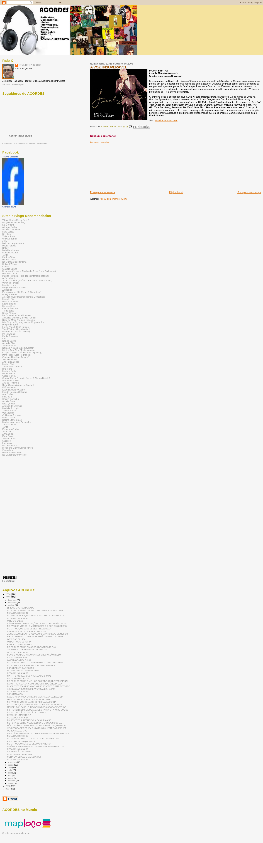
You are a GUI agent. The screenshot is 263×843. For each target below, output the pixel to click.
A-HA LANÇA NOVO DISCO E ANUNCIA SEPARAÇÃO (31, 689)
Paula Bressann (10, 336)
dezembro (12, 600)
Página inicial (176, 192)
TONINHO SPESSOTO (30, 65)
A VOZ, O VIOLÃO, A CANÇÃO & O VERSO (26, 712)
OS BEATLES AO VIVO (17, 731)
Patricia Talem (9, 257)
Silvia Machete (9, 359)
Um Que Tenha (9, 239)
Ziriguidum (7, 450)
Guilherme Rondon (11, 415)
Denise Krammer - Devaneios (16, 422)
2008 (8, 786)
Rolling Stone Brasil (12, 420)
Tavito (5, 255)
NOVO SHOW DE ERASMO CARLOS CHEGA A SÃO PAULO (34, 655)
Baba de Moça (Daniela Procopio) (18, 320)
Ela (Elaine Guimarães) (13, 222)
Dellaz (5, 248)
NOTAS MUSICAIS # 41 (17, 613)
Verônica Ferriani (10, 283)
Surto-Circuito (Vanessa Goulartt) (18, 385)
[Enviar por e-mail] (134, 127)
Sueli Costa (8, 431)
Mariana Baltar (9, 371)
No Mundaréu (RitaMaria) (14, 262)
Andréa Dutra (8, 401)
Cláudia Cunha (9, 269)
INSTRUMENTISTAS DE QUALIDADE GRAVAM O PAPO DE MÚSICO (38, 710)
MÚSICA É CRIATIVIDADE (18, 652)
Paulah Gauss (9, 259)
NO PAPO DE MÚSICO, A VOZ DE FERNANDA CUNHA (31, 702)
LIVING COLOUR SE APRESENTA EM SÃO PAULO (29, 699)
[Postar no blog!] (138, 127)
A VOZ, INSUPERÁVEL (17, 657)
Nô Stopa (6, 234)
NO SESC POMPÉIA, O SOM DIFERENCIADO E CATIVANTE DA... (36, 616)
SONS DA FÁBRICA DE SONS (20, 668)
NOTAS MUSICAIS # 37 (17, 718)
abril (10, 775)
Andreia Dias (8, 343)
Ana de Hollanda (10, 383)
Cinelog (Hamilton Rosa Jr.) (15, 357)
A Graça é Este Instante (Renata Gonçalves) (23, 297)
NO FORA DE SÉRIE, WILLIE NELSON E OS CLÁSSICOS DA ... (35, 723)
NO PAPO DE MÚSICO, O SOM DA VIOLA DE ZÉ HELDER (33, 739)
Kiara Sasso (8, 436)
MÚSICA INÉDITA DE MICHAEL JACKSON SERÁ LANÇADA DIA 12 (36, 726)
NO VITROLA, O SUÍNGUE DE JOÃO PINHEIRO (29, 744)
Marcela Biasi (9, 299)
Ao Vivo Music (9, 278)
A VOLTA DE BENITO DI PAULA (21, 741)
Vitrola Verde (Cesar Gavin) (15, 220)
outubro (11, 605)
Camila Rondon (10, 308)
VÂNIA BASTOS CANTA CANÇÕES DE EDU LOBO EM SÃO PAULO (37, 623)
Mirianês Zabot (9, 273)
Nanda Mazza (9, 341)
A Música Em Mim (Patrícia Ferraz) (19, 318)
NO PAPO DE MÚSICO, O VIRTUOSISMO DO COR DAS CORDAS (37, 626)
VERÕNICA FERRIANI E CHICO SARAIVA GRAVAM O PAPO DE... (36, 746)
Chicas (5, 266)
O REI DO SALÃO (15, 621)
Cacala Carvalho (10, 399)
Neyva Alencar (9, 313)
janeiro (11, 783)
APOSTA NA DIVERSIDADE (19, 678)
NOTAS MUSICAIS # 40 (17, 618)
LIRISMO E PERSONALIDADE (20, 608)
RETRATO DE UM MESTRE (19, 644)
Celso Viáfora (9, 376)
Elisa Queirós (8, 403)
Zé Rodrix (7, 290)
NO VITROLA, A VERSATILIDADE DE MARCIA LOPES (31, 665)
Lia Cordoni (8, 225)
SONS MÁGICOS (15, 694)
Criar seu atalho (9, 207)
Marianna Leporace (11, 452)
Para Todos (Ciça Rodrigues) (16, 355)
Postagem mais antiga (249, 192)
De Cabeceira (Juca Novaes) (16, 315)
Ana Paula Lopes (10, 362)
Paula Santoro (9, 373)
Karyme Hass (8, 306)
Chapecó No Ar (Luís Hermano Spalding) (22, 352)
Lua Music (7, 443)
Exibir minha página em (24, 143)
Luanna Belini (9, 304)
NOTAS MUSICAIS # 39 (17, 673)
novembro (12, 603)
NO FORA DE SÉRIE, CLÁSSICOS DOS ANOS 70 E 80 (31, 647)
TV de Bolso (8, 311)
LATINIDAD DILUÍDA (16, 639)
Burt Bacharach (9, 445)
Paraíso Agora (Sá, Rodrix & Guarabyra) (21, 292)
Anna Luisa (7, 434)
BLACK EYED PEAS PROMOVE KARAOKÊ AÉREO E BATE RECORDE (38, 686)
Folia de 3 (7, 396)
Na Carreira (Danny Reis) (14, 455)
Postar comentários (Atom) (113, 198)
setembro (12, 762)
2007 (8, 789)
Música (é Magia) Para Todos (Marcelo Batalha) (25, 276)
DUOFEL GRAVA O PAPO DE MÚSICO (24, 670)
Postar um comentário (99, 142)
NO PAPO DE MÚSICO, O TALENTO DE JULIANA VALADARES (35, 663)
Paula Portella (9, 245)
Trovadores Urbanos (12, 366)
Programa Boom (10, 324)
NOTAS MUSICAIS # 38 (17, 691)
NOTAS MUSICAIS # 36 (17, 736)
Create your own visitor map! (16, 833)
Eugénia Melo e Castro (13, 390)
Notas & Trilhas (9, 264)
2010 (8, 594)
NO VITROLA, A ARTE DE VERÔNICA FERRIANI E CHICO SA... (35, 705)
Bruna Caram (8, 417)
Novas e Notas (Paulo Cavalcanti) (18, 348)
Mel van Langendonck (13, 243)
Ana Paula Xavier (10, 380)
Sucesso (6, 441)
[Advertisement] (117, 166)
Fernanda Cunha (10, 429)
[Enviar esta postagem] (130, 126)
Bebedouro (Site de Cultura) (16, 331)
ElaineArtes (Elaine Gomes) (15, 327)
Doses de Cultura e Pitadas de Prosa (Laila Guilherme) (29, 271)
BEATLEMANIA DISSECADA (19, 754)
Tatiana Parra (8, 236)
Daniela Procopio (10, 408)
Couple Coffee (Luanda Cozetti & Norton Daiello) (26, 378)
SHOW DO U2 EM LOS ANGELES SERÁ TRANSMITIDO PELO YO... (37, 637)
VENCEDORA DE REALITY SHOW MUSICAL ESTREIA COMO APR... (37, 728)
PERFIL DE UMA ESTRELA (19, 715)
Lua (4, 338)
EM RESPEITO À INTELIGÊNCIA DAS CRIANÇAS (29, 720)
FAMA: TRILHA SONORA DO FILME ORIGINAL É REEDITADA (34, 684)
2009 (8, 597)
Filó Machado (9, 387)
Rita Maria (7, 369)
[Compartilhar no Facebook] (145, 127)
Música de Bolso (10, 301)
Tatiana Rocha (9, 410)
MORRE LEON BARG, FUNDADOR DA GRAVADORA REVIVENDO (36, 707)
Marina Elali (8, 364)
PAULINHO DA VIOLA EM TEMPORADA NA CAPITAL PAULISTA (35, 697)
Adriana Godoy (9, 227)
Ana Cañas (7, 394)
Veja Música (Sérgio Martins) (16, 329)
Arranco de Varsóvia (12, 406)
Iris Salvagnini (9, 334)
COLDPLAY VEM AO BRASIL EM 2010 (24, 757)
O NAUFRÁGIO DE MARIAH (19, 642)
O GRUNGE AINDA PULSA (19, 660)
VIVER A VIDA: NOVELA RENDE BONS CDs (26, 631)
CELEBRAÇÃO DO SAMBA (19, 752)
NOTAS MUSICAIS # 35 (17, 749)
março (11, 778)
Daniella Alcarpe (10, 252)
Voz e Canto (8, 413)
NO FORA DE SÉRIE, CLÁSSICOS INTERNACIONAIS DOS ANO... (36, 610)
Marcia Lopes (9, 285)
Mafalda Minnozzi (11, 250)
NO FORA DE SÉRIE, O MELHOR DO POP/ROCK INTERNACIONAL (37, 681)
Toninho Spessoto (10, 157)
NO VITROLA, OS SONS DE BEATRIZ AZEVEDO (29, 629)
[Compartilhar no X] (141, 127)
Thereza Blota (9, 424)
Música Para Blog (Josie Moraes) (18, 350)
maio (10, 773)
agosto (11, 765)
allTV (4, 241)
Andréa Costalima (11, 229)
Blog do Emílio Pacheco (14, 287)
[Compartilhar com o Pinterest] (148, 127)
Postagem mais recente (102, 192)
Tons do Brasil (9, 438)
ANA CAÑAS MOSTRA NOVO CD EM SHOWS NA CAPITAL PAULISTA (38, 733)
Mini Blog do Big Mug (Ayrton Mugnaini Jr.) (23, 322)
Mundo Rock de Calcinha (14, 392)
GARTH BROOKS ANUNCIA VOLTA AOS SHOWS (29, 676)
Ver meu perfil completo (13, 84)
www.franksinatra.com (166, 120)
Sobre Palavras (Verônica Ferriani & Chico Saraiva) (27, 280)
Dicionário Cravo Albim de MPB (17, 448)
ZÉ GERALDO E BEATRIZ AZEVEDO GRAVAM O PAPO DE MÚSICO (37, 634)
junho (10, 770)
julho (10, 767)
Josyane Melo (9, 345)
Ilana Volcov (8, 232)
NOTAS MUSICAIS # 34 (17, 759)
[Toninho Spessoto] (13, 204)
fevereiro (12, 781)
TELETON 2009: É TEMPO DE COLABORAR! (27, 650)
